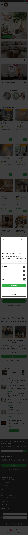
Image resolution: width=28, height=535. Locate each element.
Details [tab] (14, 243)
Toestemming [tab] (5, 243)
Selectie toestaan (14, 290)
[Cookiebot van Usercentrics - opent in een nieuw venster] (20, 239)
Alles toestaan (14, 285)
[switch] (24, 271)
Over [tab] (23, 243)
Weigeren (14, 294)
